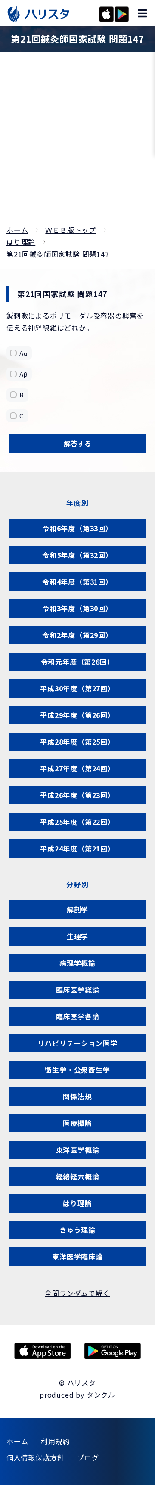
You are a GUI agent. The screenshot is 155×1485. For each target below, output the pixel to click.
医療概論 (77, 1123)
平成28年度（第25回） (77, 741)
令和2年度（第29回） (77, 635)
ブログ (88, 1457)
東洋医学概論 (77, 1150)
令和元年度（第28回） (78, 661)
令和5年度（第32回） (77, 555)
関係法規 (77, 1096)
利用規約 (55, 1441)
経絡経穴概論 (77, 1176)
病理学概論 (77, 963)
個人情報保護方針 (35, 1457)
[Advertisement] (77, 142)
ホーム (17, 230)
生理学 (77, 936)
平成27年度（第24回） (77, 768)
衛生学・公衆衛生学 (77, 1069)
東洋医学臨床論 (77, 1256)
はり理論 (20, 242)
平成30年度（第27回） (77, 688)
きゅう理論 (77, 1230)
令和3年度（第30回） (77, 608)
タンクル (101, 1394)
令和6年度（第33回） (77, 528)
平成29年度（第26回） (77, 715)
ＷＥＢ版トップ (70, 230)
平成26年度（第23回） (77, 795)
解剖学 (77, 909)
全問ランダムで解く (77, 1293)
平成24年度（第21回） (77, 848)
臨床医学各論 (77, 1016)
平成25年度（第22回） (77, 822)
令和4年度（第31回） (77, 581)
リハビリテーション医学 (78, 1043)
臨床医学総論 (77, 989)
